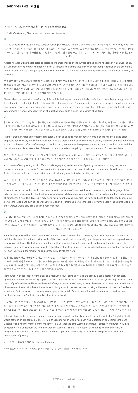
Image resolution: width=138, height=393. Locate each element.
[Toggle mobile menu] (132, 6)
